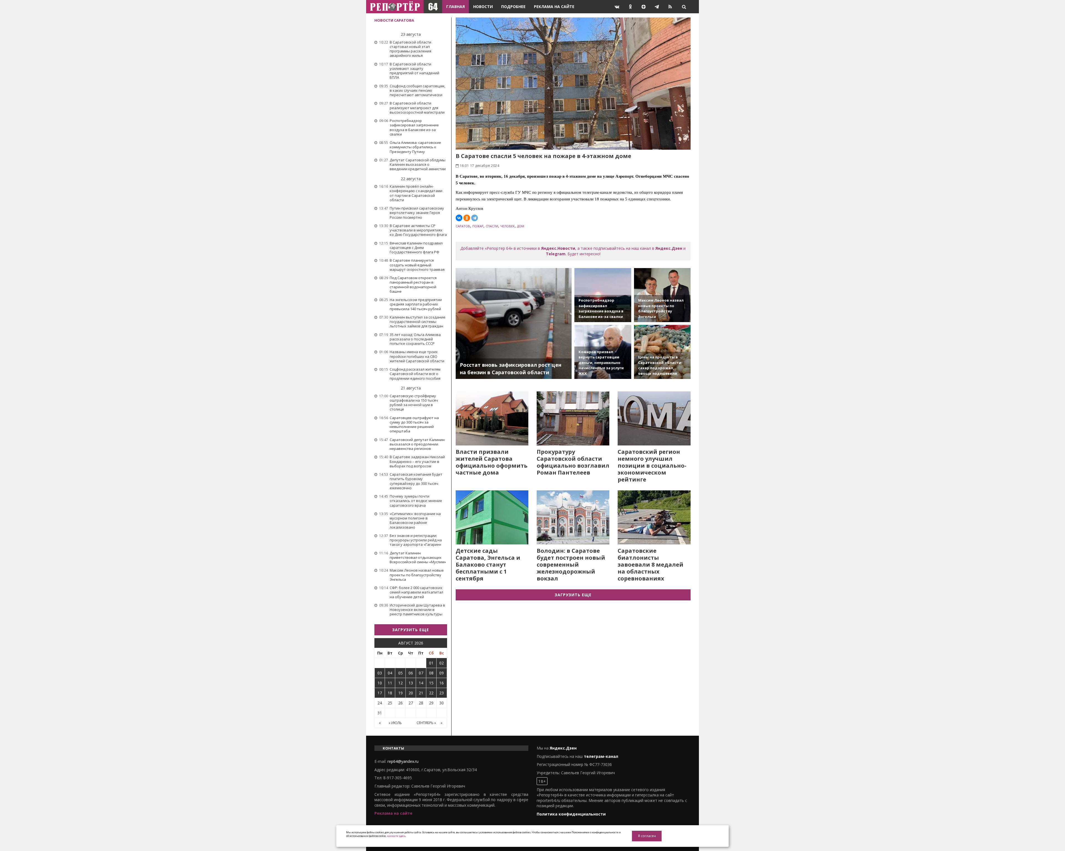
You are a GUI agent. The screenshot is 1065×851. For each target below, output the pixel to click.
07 (421, 673)
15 (431, 683)
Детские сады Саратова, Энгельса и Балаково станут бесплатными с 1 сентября (488, 564)
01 (431, 663)
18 (390, 692)
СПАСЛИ (492, 226)
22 (431, 692)
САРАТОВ (463, 226)
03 (379, 673)
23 (441, 692)
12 (400, 683)
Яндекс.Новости (558, 248)
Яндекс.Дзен (668, 248)
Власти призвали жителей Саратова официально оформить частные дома (492, 462)
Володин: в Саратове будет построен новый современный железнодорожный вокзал (571, 564)
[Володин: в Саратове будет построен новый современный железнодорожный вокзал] (573, 517)
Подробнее (513, 6)
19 (400, 692)
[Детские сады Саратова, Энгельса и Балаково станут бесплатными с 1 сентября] (492, 517)
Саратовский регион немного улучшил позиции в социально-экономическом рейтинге (652, 465)
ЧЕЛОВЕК (507, 226)
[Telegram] (474, 218)
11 (390, 683)
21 (421, 692)
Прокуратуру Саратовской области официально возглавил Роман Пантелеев (573, 462)
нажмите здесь (396, 836)
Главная (455, 6)
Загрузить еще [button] (410, 629)
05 (400, 673)
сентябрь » (426, 722)
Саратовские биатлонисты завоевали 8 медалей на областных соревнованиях (650, 564)
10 (379, 683)
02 (441, 663)
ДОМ (520, 226)
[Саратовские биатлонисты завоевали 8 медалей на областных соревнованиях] (654, 517)
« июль (395, 722)
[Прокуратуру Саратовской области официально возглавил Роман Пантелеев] (573, 418)
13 (411, 683)
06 (411, 673)
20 (411, 692)
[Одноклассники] (466, 218)
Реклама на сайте (554, 6)
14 (421, 683)
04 (390, 673)
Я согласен (647, 836)
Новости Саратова (394, 20)
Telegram (556, 253)
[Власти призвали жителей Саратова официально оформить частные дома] (492, 418)
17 (379, 692)
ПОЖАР (477, 226)
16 (441, 683)
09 (441, 673)
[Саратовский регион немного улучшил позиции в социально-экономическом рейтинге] (654, 418)
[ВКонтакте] (459, 218)
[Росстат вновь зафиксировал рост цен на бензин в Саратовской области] (514, 323)
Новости (483, 6)
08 (431, 673)
